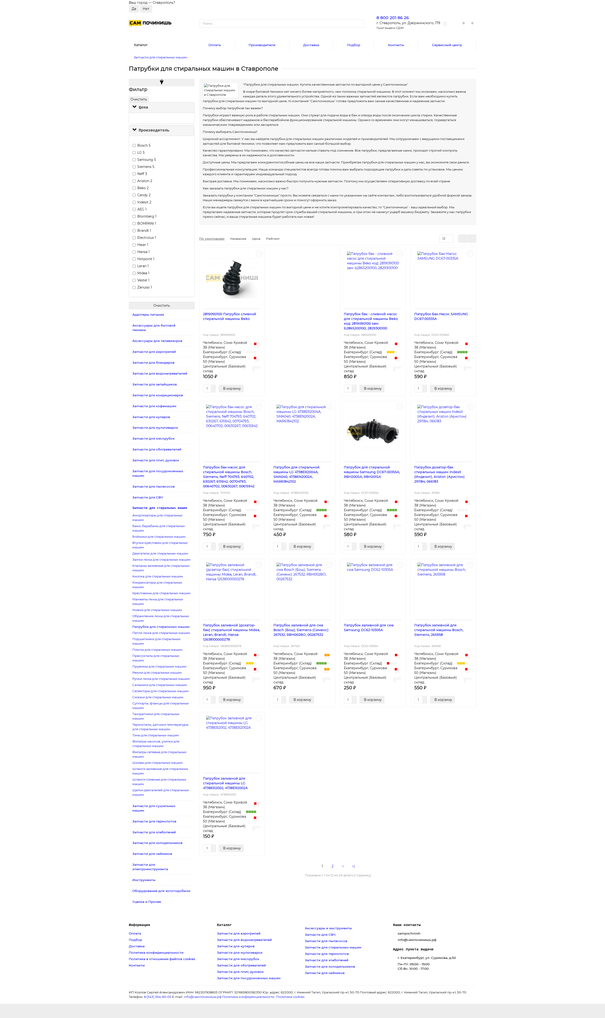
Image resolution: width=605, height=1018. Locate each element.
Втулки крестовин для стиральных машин (160, 545)
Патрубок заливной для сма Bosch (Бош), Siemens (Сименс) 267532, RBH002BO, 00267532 (300, 630)
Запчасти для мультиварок (155, 427)
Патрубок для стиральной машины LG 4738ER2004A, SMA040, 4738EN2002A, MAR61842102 (296, 474)
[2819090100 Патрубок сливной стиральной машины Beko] (232, 278)
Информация (139, 925)
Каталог (224, 925)
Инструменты (144, 880)
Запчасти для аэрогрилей (154, 352)
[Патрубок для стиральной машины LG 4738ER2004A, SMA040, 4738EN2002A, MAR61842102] (302, 432)
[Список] (467, 239)
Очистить (138, 99)
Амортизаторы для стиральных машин (157, 517)
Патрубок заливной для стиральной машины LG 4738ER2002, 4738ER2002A (225, 783)
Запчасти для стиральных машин (160, 57)
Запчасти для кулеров (151, 417)
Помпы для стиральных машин (157, 649)
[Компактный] (473, 239)
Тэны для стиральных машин (155, 735)
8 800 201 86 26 (392, 17)
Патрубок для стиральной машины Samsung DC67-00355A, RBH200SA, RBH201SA (372, 472)
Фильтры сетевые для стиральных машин (159, 754)
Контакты (396, 45)
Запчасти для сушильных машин (153, 808)
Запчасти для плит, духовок (155, 460)
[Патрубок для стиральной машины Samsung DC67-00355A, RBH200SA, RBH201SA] (373, 432)
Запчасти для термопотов (154, 821)
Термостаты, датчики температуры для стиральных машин (160, 727)
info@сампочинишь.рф (202, 997)
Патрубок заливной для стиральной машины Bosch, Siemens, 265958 (438, 630)
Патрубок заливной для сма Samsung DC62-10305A (368, 627)
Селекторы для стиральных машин (160, 691)
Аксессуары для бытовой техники (153, 327)
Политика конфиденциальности (156, 952)
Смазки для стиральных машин (157, 697)
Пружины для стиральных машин (159, 666)
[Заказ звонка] (595, 1005)
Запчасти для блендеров (153, 362)
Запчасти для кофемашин (154, 406)
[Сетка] (461, 239)
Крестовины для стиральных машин (161, 593)
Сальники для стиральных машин (159, 685)
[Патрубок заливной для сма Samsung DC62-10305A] (373, 590)
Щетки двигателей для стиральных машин (160, 792)
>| (353, 866)
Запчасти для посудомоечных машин (157, 473)
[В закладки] (259, 253)
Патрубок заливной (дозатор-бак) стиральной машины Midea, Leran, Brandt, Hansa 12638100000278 (231, 632)
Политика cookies (290, 997)
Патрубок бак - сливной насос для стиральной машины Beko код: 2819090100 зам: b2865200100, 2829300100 (371, 321)
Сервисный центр (447, 45)
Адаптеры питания (148, 314)
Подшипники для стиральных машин (156, 641)
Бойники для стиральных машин (159, 536)
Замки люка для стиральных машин (161, 559)
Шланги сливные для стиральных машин (159, 782)
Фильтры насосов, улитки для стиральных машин (155, 743)
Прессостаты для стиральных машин (155, 658)
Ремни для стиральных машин (157, 672)
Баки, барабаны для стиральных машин (158, 528)
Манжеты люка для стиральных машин (157, 601)
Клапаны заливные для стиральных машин (161, 568)
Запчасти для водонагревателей (159, 373)
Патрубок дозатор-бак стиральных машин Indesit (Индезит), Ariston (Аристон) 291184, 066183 (439, 474)
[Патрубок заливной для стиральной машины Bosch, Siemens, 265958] (443, 590)
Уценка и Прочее (146, 902)
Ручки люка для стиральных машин (161, 679)
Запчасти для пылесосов (153, 486)
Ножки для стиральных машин (157, 610)
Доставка (311, 45)
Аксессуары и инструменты (328, 928)
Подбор (353, 45)
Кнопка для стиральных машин (157, 576)
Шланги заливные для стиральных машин (160, 771)
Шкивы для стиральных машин (157, 763)
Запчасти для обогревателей (156, 449)
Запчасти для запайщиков (154, 384)
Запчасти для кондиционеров (157, 395)
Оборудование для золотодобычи (161, 891)
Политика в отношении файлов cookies (162, 959)
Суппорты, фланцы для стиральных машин (160, 705)
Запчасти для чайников (152, 854)
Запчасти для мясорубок (153, 438)
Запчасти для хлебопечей (154, 832)
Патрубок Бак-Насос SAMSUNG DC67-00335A (441, 316)
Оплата (214, 45)
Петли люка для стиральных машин (161, 633)
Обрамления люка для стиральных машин (160, 618)
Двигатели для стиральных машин (160, 553)
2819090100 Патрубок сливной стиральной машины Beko (229, 316)
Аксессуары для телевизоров (157, 341)
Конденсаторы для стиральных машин (157, 585)
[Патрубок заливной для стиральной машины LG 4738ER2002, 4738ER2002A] (232, 743)
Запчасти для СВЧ (147, 497)
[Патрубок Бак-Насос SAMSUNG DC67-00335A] (443, 278)
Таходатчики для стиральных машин (155, 716)
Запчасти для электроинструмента (150, 867)
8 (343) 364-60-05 (157, 997)
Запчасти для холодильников (157, 843)
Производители (262, 45)
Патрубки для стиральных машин (161, 627)
